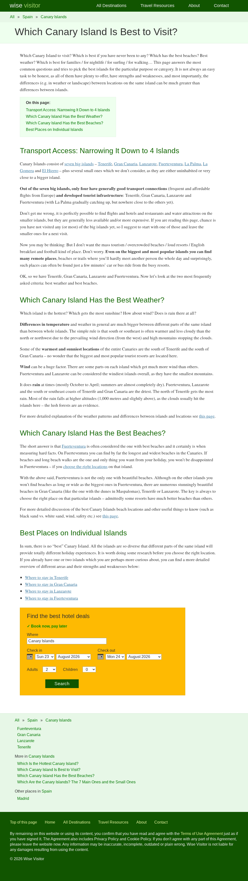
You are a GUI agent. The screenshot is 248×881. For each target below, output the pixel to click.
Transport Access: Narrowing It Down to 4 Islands (68, 110)
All (12, 17)
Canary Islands (54, 17)
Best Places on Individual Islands (54, 129)
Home (50, 822)
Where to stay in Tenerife (46, 577)
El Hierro (50, 170)
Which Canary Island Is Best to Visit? (48, 770)
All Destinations (111, 5)
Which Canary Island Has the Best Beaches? (64, 123)
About (194, 5)
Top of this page (23, 822)
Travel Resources (157, 5)
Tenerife (105, 164)
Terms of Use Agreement (202, 834)
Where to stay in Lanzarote (48, 591)
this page (207, 416)
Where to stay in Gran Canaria (51, 584)
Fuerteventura (171, 164)
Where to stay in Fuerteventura (51, 598)
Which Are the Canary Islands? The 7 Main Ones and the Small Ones (76, 782)
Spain (28, 17)
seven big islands (79, 164)
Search (62, 683)
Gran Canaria (125, 164)
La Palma (193, 164)
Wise (25, 5)
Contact (221, 5)
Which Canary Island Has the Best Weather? (64, 116)
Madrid (23, 798)
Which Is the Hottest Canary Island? (47, 764)
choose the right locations (85, 466)
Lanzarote (148, 164)
